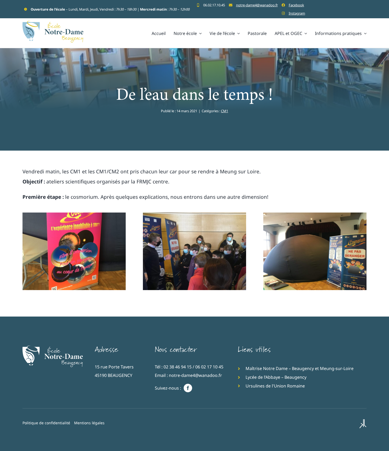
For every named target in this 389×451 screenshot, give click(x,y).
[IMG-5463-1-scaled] (315, 214)
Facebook (296, 5)
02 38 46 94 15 (178, 367)
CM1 (224, 111)
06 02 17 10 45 (209, 367)
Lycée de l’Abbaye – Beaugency (276, 377)
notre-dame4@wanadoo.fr (257, 5)
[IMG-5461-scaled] (194, 214)
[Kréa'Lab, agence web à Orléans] (363, 424)
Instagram (297, 13)
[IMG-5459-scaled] (74, 214)
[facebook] (188, 388)
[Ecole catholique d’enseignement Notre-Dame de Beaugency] (52, 348)
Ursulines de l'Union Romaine (275, 386)
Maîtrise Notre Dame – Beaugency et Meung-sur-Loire (300, 368)
